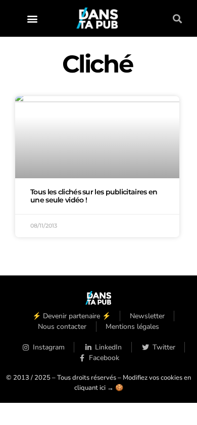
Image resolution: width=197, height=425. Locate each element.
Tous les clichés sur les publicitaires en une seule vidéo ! (93, 195)
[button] (32, 18)
